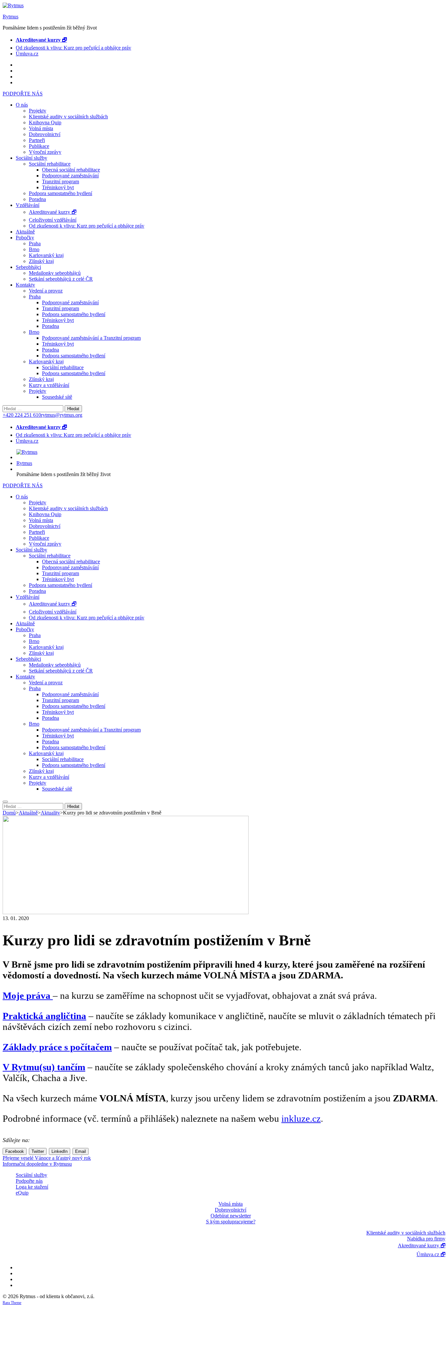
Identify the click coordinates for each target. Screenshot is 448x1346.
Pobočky (25, 237)
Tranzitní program (60, 181)
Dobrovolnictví (44, 134)
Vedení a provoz (46, 290)
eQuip (22, 1192)
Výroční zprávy (45, 152)
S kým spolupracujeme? (230, 1221)
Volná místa (41, 128)
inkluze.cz (301, 1118)
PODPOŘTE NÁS (23, 93)
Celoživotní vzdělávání (52, 220)
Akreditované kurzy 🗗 (52, 212)
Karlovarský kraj (46, 255)
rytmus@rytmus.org (61, 415)
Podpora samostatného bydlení (60, 193)
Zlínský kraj (41, 261)
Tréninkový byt (58, 187)
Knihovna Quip (45, 122)
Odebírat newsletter (231, 1215)
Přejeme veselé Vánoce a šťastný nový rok (47, 1158)
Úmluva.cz (27, 53)
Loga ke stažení (32, 1187)
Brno (34, 249)
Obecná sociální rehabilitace (71, 169)
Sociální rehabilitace (50, 164)
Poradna (37, 199)
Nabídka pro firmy (426, 1238)
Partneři (37, 140)
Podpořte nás (29, 1181)
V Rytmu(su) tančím (44, 1067)
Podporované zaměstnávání (70, 175)
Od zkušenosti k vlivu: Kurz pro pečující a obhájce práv (73, 47)
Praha (35, 243)
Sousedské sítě (57, 397)
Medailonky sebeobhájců (55, 273)
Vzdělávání (27, 205)
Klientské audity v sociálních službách (68, 116)
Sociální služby (31, 158)
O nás (22, 105)
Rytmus (10, 16)
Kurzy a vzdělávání (49, 385)
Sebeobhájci (28, 267)
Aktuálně (25, 231)
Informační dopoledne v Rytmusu (37, 1164)
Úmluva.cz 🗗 (431, 1254)
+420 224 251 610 (22, 415)
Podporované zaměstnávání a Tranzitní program (91, 338)
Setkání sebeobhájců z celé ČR (61, 279)
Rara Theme (12, 1302)
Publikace (39, 146)
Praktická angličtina (44, 1016)
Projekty (37, 110)
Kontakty (25, 285)
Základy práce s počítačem (57, 1047)
